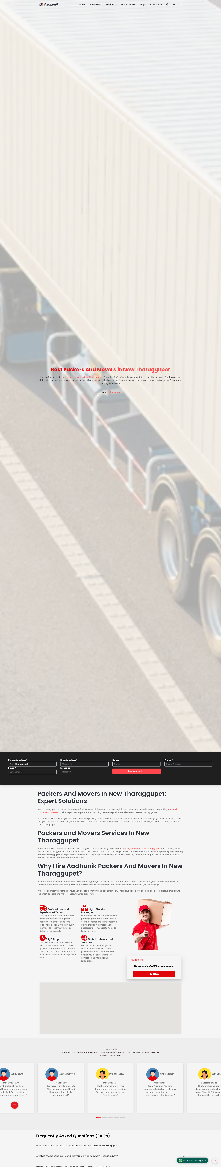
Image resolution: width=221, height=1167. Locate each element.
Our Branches (128, 4)
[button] (98, 1117)
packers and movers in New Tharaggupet (81, 377)
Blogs (143, 4)
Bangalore (115, 392)
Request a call (135, 771)
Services (110, 4)
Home (82, 4)
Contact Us (156, 4)
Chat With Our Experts (194, 1160)
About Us (94, 4)
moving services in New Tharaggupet (141, 848)
